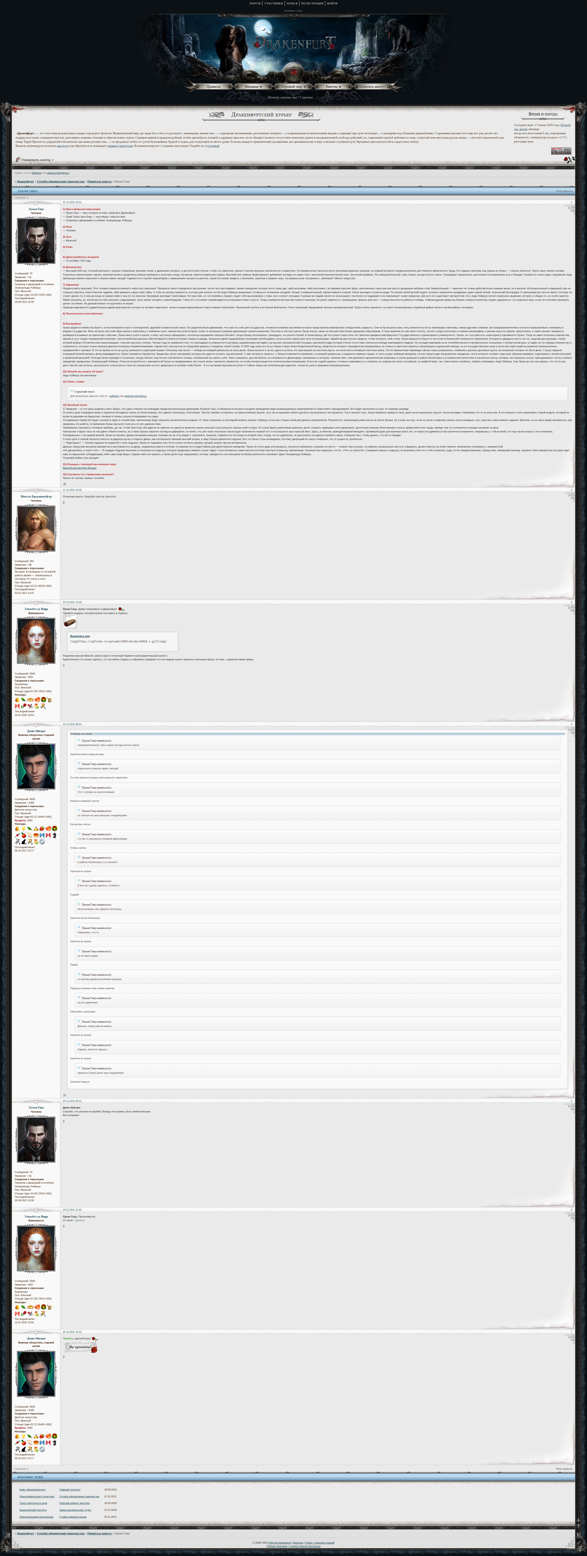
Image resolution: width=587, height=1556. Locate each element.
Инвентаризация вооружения (36, 1516)
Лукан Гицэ (36, 209)
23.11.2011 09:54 (72, 724)
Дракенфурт (25, 181)
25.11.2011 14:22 (72, 1331)
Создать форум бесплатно (305, 1546)
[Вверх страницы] (581, 1521)
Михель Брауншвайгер (36, 496)
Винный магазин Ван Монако (79, 468)
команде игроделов (120, 146)
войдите (114, 396)
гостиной (213, 146)
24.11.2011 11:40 (72, 1209)
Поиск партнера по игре (33, 1503)
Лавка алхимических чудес (75, 1510)
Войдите (37, 173)
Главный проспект (69, 1489)
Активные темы (293, 10)
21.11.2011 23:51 (72, 202)
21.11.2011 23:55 (72, 490)
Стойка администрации (72, 1516)
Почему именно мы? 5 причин (290, 97)
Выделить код (80, 636)
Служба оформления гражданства (60, 181)
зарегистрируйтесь (58, 173)
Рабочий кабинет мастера (74, 1503)
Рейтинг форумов (277, 1546)
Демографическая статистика (36, 1496)
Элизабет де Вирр (36, 608)
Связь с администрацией (320, 1542)
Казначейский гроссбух (33, 1510)
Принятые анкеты (99, 181)
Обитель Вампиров (279, 1542)
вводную (63, 146)
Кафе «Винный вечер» (32, 1489)
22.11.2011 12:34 (72, 602)
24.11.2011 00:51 (72, 1101)
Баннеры (298, 1542)
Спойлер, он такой (80, 733)
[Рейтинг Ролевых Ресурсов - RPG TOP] (561, 153)
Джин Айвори (36, 731)
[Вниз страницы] (581, 1527)
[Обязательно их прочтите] (214, 86)
